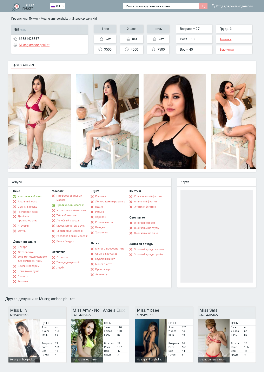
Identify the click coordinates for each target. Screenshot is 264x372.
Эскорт (22, 246)
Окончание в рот (144, 222)
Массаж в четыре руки (71, 225)
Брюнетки (227, 49)
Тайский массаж (67, 215)
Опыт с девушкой (106, 253)
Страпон (100, 217)
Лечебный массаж (68, 220)
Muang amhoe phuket (55, 18)
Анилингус (101, 274)
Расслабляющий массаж (72, 236)
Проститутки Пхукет (24, 18)
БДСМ (99, 206)
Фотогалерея (23, 65)
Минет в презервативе (109, 248)
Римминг (23, 281)
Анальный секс (27, 201)
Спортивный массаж (69, 230)
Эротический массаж (70, 205)
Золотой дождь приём (148, 254)
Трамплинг (101, 232)
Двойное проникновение (27, 218)
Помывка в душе (28, 271)
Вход (234, 6)
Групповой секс (28, 211)
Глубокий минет (105, 258)
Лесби (60, 267)
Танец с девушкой (68, 262)
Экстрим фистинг (145, 206)
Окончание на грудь (146, 227)
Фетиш (22, 230)
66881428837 (29, 39)
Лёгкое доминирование (110, 201)
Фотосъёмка (26, 252)
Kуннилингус (103, 269)
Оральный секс (27, 206)
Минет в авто (103, 264)
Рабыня (100, 211)
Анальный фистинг (146, 201)
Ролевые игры (104, 222)
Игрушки (23, 225)
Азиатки (225, 39)
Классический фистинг (148, 196)
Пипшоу (23, 276)
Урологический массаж (71, 210)
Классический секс (30, 196)
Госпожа (100, 196)
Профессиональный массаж (69, 197)
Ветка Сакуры (65, 241)
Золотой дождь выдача (149, 249)
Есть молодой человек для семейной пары (32, 258)
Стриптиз (62, 257)
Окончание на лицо (146, 233)
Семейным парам (28, 265)
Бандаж (100, 227)
